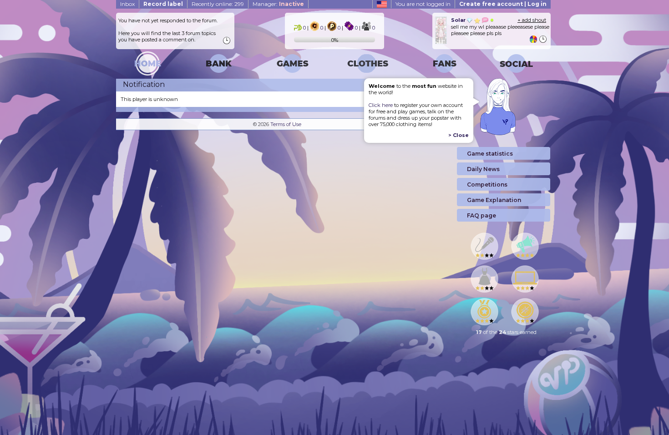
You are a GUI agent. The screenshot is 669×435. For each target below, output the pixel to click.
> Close (458, 135)
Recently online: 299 (218, 3)
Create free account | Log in (503, 3)
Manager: (278, 3)
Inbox (127, 3)
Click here (381, 105)
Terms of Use (285, 124)
